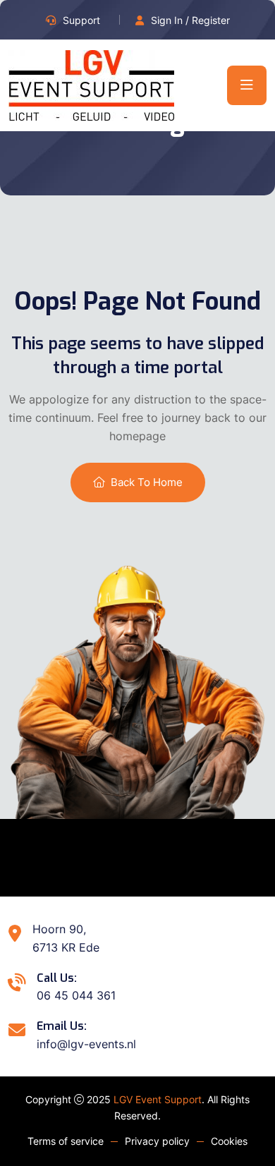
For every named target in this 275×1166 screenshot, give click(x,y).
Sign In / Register (190, 20)
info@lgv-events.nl (86, 1044)
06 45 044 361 (76, 995)
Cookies (229, 1141)
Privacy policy (157, 1141)
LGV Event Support (158, 1099)
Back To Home (147, 482)
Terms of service (66, 1141)
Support (81, 20)
